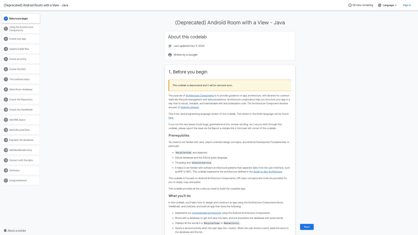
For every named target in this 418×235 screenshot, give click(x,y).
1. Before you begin (188, 72)
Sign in (407, 5)
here (171, 117)
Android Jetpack (190, 107)
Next (307, 226)
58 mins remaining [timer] (360, 5)
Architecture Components (200, 95)
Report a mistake (14, 230)
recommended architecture (206, 213)
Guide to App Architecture (267, 171)
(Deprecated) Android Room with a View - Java (36, 5)
